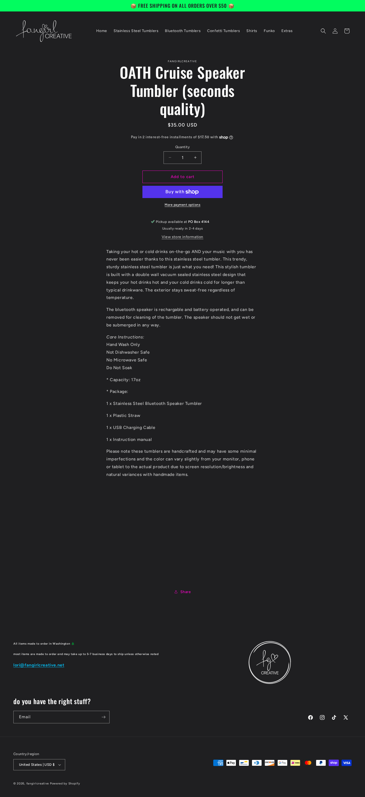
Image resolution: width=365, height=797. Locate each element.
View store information (182, 237)
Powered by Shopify (65, 783)
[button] (323, 31)
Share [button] (185, 592)
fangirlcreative (37, 783)
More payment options (182, 205)
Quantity (182, 147)
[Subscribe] (103, 717)
